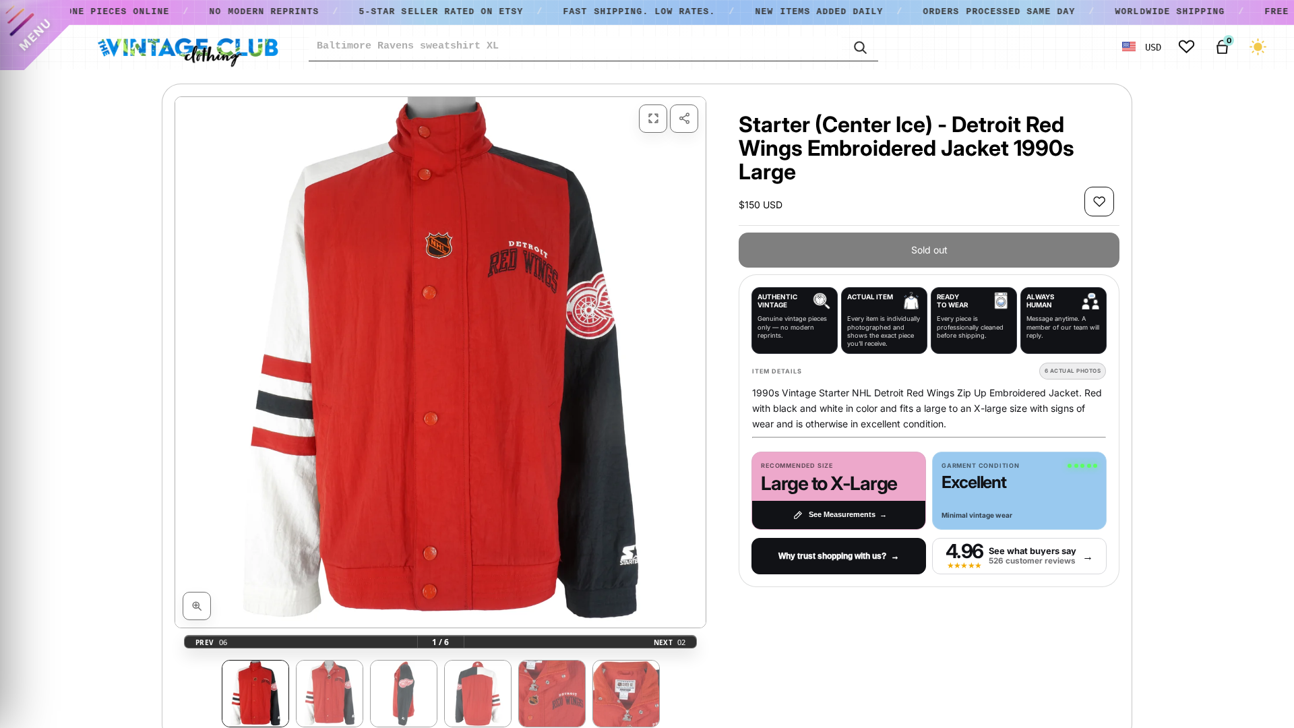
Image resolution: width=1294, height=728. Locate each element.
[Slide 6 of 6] (626, 693)
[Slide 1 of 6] (255, 693)
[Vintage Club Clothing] (187, 47)
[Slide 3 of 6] (403, 693)
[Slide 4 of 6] (478, 693)
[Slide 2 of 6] (329, 693)
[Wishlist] (1186, 47)
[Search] (860, 46)
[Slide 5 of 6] (552, 693)
